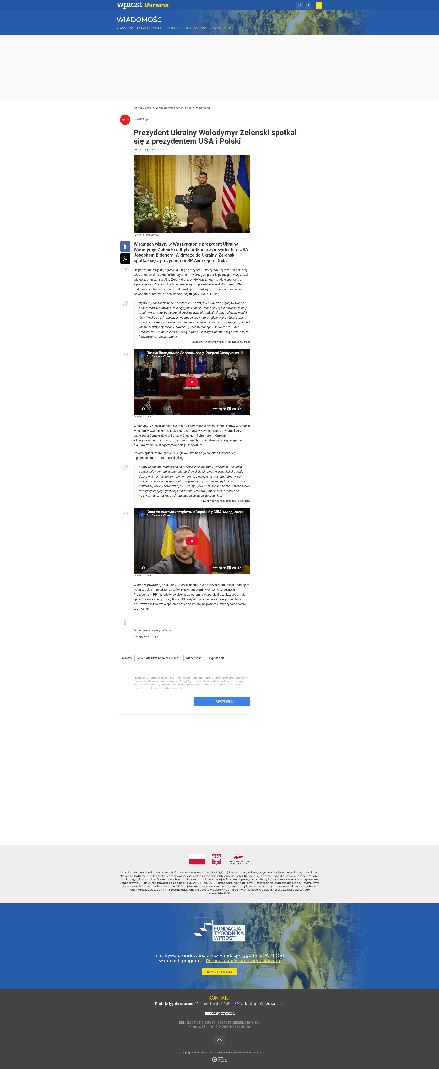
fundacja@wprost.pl (219, 1013)
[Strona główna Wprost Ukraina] (143, 5)
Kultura (169, 28)
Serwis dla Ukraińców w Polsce (157, 658)
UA (299, 5)
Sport (157, 28)
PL (308, 5)
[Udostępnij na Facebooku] (125, 246)
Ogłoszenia (202, 28)
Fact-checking (223, 28)
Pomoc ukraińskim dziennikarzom (243, 960)
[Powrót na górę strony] (219, 1040)
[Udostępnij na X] (125, 258)
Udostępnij (225, 701)
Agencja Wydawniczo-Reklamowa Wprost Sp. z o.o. (208, 1052)
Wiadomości (140, 20)
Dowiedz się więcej (219, 971)
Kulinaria (184, 28)
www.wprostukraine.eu (148, 872)
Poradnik (143, 28)
